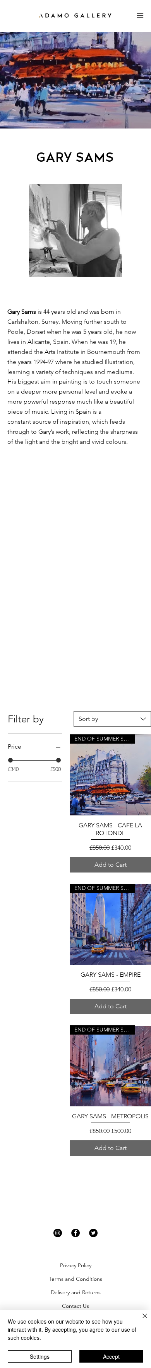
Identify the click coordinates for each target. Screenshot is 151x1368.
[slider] (10, 760)
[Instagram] (57, 1233)
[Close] (140, 1320)
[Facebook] (75, 1233)
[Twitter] (93, 1233)
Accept (111, 1356)
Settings (40, 1356)
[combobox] (112, 719)
